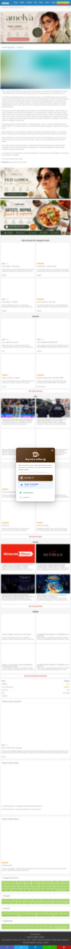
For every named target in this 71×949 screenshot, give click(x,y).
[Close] (52, 450)
